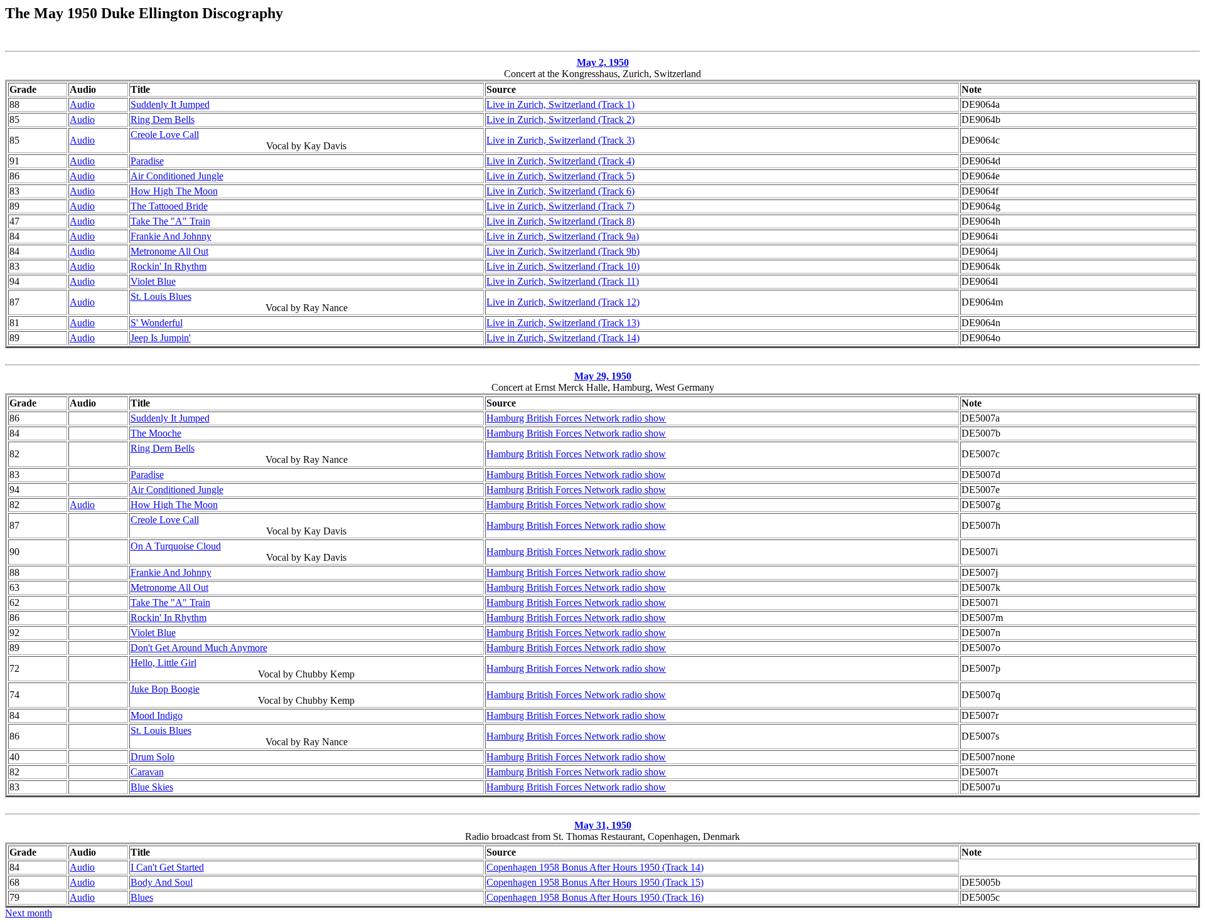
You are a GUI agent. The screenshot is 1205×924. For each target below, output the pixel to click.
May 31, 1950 (602, 825)
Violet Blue (153, 281)
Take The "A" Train (170, 221)
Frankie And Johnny (171, 236)
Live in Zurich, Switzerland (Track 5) (560, 176)
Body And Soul (162, 882)
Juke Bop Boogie (165, 689)
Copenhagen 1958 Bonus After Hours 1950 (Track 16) (595, 897)
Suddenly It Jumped (170, 104)
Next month (28, 913)
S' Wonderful (157, 322)
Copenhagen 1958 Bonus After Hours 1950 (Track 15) (595, 882)
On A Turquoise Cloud (176, 546)
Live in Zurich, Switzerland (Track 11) (562, 281)
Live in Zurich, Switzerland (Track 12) (563, 302)
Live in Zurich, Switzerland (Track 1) (560, 104)
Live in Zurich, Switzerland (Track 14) (563, 337)
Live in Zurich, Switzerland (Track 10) (563, 266)
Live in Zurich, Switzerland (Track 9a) (562, 236)
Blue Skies (152, 787)
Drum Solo (152, 756)
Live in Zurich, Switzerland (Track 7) (560, 206)
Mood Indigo (157, 715)
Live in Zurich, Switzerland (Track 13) (563, 322)
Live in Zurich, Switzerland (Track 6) (560, 191)
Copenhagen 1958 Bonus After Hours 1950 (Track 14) (595, 867)
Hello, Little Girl (163, 662)
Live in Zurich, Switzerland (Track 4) (560, 161)
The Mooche (156, 433)
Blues (142, 897)
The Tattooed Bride (169, 206)
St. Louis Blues (161, 296)
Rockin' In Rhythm (168, 266)
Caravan (147, 772)
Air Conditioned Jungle (177, 176)
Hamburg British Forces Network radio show (576, 418)
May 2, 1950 (603, 62)
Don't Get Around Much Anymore (199, 647)
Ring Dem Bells (163, 119)
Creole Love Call (165, 134)
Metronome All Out (169, 251)
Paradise (147, 161)
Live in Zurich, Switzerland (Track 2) (560, 119)
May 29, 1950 (602, 376)
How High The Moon (174, 191)
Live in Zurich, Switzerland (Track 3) (560, 140)
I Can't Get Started (167, 867)
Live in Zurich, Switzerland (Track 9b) (563, 251)
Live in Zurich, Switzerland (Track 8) (560, 221)
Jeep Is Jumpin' (161, 337)
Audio (82, 104)
